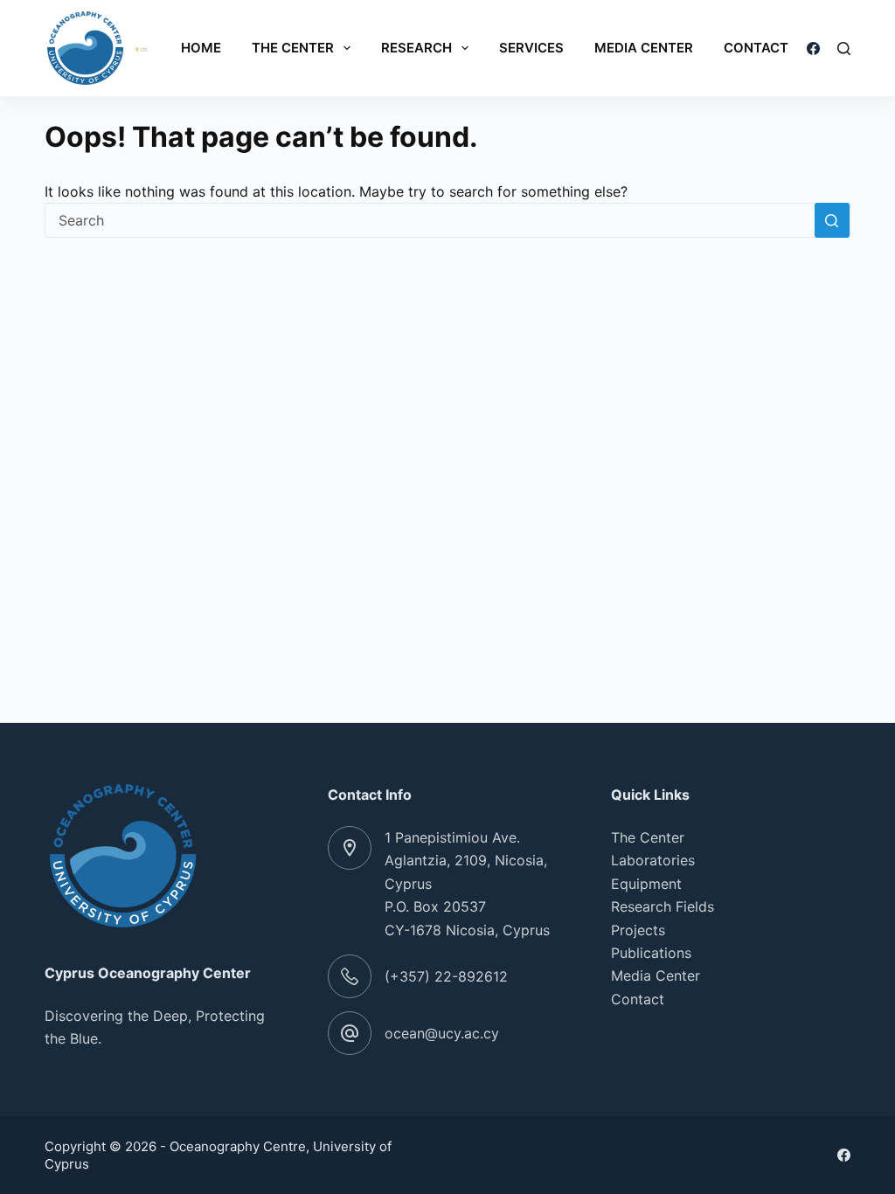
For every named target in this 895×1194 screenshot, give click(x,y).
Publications (651, 952)
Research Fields (662, 906)
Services (531, 47)
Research (416, 47)
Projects (638, 930)
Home (201, 47)
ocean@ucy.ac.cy (442, 1033)
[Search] (843, 48)
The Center (293, 47)
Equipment (646, 883)
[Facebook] (813, 48)
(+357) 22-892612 (446, 976)
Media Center (643, 47)
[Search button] (832, 220)
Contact (756, 47)
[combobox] (430, 220)
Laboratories (653, 860)
